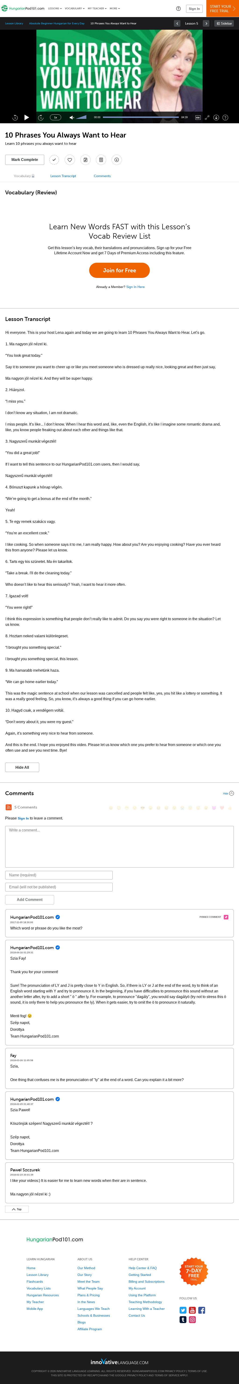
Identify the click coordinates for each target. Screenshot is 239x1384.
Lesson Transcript (63, 176)
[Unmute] (72, 117)
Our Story (84, 1275)
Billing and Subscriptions (147, 1281)
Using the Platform (142, 1295)
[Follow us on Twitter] (183, 1310)
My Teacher (96, 8)
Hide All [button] (22, 767)
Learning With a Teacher (147, 1309)
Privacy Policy (175, 1371)
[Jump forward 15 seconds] (40, 117)
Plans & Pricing (88, 1295)
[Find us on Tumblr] (183, 1319)
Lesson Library (14, 23)
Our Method (86, 1268)
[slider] (82, 117)
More (113, 8)
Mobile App (35, 1309)
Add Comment (29, 900)
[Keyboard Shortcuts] (225, 117)
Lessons (53, 8)
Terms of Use (197, 1371)
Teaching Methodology (145, 1302)
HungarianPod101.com (148, 1371)
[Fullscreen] (207, 117)
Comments (102, 176)
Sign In (194, 9)
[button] (178, 8)
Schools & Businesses (93, 1315)
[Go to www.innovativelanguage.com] (119, 1361)
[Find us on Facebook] (201, 1310)
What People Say (90, 1288)
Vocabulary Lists (39, 1288)
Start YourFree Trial (220, 8)
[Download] (216, 117)
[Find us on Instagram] (192, 1319)
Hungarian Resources (43, 1295)
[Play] (27, 117)
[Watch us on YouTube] (192, 1310)
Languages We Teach (93, 1309)
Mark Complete (24, 160)
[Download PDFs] (101, 160)
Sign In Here (135, 287)
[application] (119, 76)
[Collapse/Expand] (119, 793)
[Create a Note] (85, 160)
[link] (177, 23)
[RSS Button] (8, 807)
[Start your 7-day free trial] (193, 1271)
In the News (86, 1302)
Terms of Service (167, 1375)
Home (31, 1268)
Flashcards (35, 1281)
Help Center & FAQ (143, 1268)
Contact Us (137, 1315)
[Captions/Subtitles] (198, 117)
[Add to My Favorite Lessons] (70, 160)
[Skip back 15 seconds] (15, 117)
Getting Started (140, 1275)
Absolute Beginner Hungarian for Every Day (56, 23)
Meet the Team (88, 1281)
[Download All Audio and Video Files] (117, 160)
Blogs (81, 1322)
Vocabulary (73, 8)
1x (55, 117)
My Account (137, 1288)
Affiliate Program (89, 1329)
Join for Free (119, 270)
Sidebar (226, 23)
